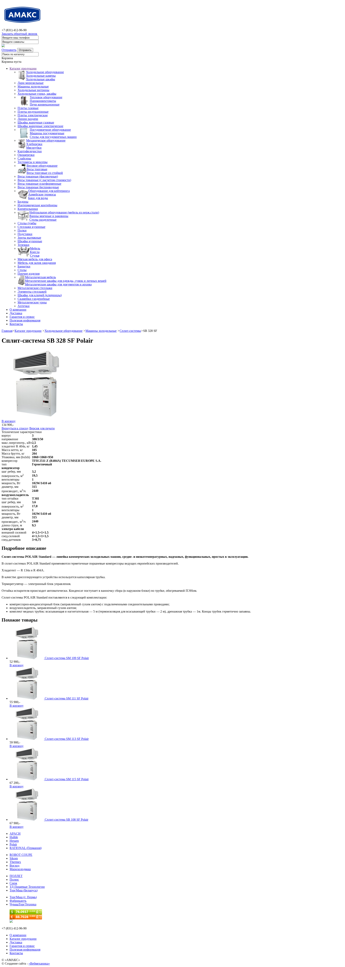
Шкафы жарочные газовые (36, 122)
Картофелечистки (30, 151)
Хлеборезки (34, 144)
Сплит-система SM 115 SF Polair (67, 779)
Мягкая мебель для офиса (35, 259)
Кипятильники (28, 209)
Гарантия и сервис (22, 316)
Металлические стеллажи (35, 288)
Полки (22, 230)
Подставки (25, 234)
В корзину (9, 421)
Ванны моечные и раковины (48, 216)
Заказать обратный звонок (19, 33)
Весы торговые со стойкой (45, 173)
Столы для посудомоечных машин (53, 137)
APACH (15, 833)
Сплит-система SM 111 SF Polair (66, 698)
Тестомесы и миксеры (33, 162)
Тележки (23, 244)
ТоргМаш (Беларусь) (24, 890)
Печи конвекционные (44, 104)
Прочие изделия (29, 273)
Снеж (13, 883)
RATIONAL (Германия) (26, 848)
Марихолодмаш (20, 869)
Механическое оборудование (45, 140)
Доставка (16, 313)
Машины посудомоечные (47, 133)
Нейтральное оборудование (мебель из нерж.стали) (64, 212)
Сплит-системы (130, 330)
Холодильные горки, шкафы (37, 93)
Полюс (14, 879)
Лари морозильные (31, 83)
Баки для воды (38, 198)
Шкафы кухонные (30, 241)
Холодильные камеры (41, 75)
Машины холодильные (33, 86)
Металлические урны (32, 302)
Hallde (14, 837)
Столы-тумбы (27, 223)
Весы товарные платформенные (39, 183)
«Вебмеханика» (39, 963)
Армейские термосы (42, 194)
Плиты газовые (28, 108)
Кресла (35, 252)
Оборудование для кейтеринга (49, 191)
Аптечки (24, 306)
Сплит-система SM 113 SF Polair (67, 738)
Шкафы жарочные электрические (40, 126)
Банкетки (24, 266)
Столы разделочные (43, 219)
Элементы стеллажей (32, 291)
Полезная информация (25, 320)
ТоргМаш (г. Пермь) (23, 897)
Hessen (14, 840)
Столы (22, 270)
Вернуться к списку (15, 428)
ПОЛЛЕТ (16, 876)
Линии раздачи (28, 119)
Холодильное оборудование (45, 72)
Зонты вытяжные (29, 237)
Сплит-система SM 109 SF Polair (67, 658)
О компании (18, 309)
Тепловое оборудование (46, 97)
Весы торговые (37, 169)
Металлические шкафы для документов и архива (58, 284)
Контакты (16, 324)
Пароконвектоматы (43, 101)
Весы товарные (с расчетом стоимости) (44, 180)
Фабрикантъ (18, 900)
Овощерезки (26, 155)
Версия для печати (42, 428)
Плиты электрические (33, 115)
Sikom (14, 858)
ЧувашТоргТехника (23, 904)
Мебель (35, 248)
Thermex (15, 862)
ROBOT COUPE (21, 854)
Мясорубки (34, 147)
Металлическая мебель (40, 277)
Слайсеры (24, 158)
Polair (13, 844)
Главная (7, 330)
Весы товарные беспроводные (38, 187)
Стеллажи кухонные (31, 227)
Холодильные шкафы (40, 79)
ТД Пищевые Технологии (27, 886)
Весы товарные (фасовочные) (38, 176)
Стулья (34, 255)
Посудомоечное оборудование (50, 129)
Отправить (9, 50)
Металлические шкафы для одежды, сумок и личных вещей (65, 280)
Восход (14, 865)
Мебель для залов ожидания (37, 262)
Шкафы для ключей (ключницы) (40, 295)
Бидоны (23, 201)
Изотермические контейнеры (37, 205)
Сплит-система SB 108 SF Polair (66, 819)
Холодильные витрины (33, 90)
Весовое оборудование (42, 165)
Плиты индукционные (33, 111)
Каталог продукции (23, 68)
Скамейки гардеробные (34, 298)
